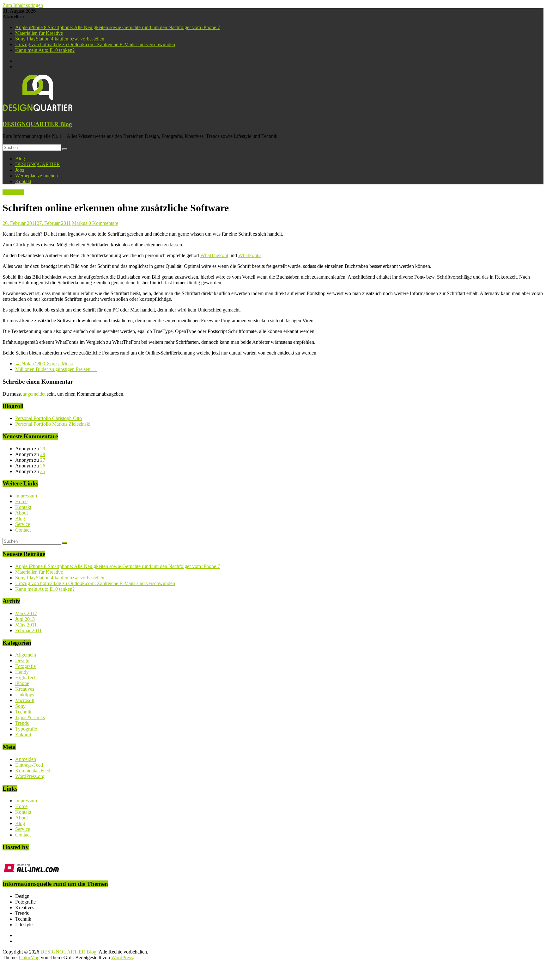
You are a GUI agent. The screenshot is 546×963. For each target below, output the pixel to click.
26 (42, 465)
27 (42, 460)
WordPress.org (30, 776)
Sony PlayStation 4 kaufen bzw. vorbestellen (59, 38)
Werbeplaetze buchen (36, 175)
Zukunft (23, 734)
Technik (23, 711)
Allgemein (25, 654)
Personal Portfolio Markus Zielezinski (52, 424)
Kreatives (24, 689)
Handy (22, 672)
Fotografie (25, 666)
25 (42, 471)
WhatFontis (249, 255)
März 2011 (26, 624)
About (21, 512)
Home (21, 501)
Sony (20, 706)
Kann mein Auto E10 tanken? (45, 50)
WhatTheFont (214, 255)
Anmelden (25, 759)
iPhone (22, 683)
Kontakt (23, 181)
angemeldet (34, 394)
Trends (22, 723)
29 (42, 448)
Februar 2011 (28, 630)
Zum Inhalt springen (23, 5)
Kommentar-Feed (32, 770)
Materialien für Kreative (39, 33)
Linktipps (24, 694)
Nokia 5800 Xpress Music (44, 363)
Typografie (13, 192)
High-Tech (26, 677)
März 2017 (26, 613)
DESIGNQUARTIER (37, 164)
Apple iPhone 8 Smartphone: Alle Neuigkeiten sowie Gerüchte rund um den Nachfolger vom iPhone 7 (117, 27)
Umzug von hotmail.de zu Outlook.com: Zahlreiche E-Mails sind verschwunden (95, 44)
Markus (80, 223)
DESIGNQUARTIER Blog (37, 124)
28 (42, 454)
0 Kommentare (103, 223)
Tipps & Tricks (30, 717)
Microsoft (24, 700)
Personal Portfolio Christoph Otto (48, 418)
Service (22, 524)
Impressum (26, 495)
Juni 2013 (25, 619)
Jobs (19, 170)
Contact (23, 530)
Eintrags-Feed (29, 765)
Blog (20, 158)
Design (22, 660)
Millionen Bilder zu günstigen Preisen (56, 369)
